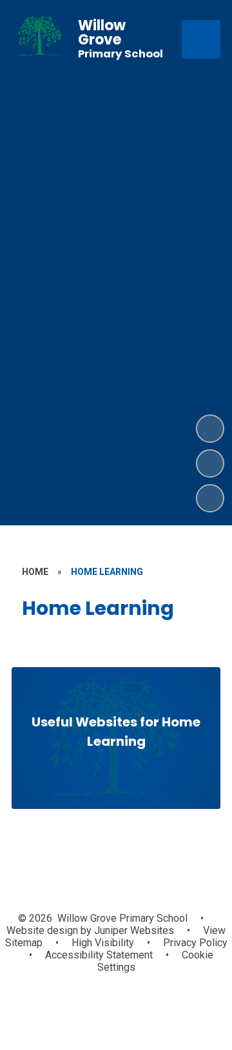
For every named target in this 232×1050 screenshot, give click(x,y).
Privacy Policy (195, 943)
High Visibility (103, 943)
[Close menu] (201, 39)
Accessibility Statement (99, 955)
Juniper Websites (133, 930)
